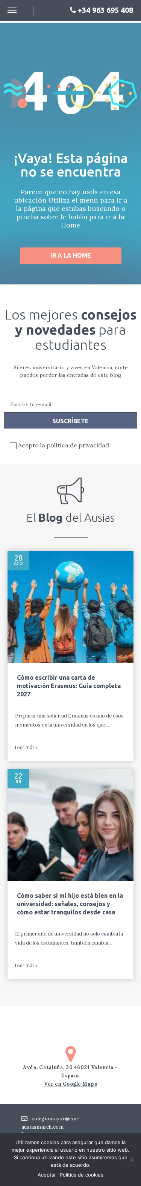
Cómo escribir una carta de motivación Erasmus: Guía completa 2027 (69, 685)
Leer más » (26, 747)
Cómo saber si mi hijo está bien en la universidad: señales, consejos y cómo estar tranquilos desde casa (70, 904)
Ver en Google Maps (70, 1084)
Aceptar (47, 1175)
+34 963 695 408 (104, 10)
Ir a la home (70, 255)
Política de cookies (81, 1175)
